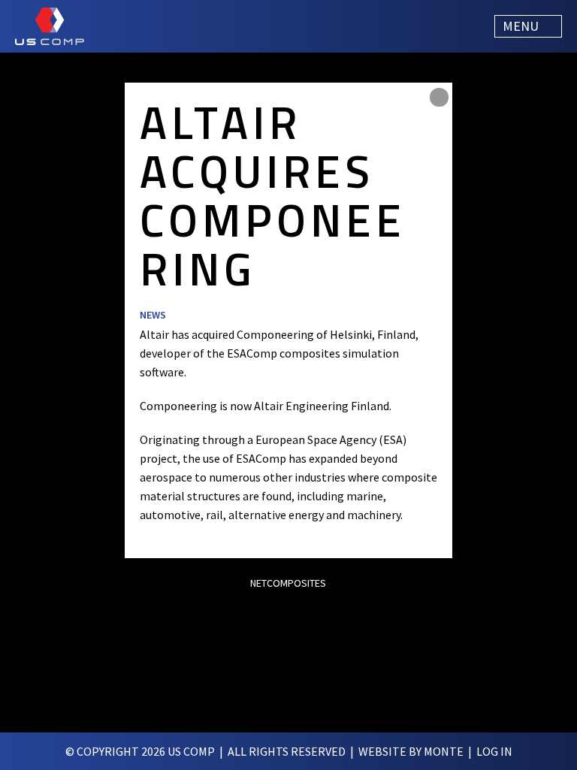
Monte (444, 751)
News (153, 315)
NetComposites (288, 583)
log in (494, 751)
